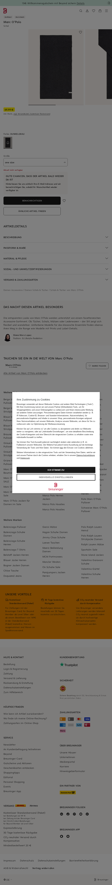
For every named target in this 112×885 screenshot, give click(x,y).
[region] (56, 442)
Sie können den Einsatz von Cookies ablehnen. (71, 448)
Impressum (25, 458)
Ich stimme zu (56, 469)
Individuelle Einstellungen (56, 477)
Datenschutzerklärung (85, 455)
